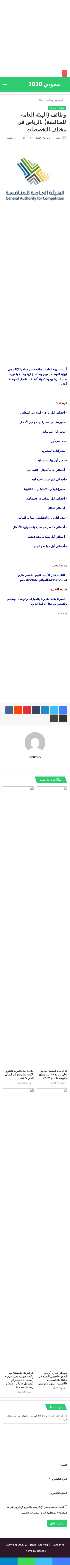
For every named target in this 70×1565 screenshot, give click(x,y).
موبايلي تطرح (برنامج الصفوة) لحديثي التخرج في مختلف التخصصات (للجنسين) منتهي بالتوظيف (52, 1378)
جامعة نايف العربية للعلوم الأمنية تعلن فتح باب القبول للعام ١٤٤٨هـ (19, 1074)
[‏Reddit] (18, 710)
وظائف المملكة (45, 100)
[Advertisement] (35, 35)
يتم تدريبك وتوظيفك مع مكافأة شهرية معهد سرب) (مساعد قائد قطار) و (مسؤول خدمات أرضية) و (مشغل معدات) (19, 1380)
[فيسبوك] (63, 710)
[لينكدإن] (45, 710)
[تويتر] (54, 710)
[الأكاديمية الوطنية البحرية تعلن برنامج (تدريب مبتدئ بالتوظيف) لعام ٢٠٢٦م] (52, 926)
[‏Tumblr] (36, 710)
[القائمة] (5, 85)
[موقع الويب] (45, 763)
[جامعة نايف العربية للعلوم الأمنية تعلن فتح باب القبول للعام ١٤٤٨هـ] (18, 926)
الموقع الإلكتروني (58, 1492)
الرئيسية (59, 100)
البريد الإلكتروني (58, 1478)
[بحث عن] (65, 85)
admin (58, 138)
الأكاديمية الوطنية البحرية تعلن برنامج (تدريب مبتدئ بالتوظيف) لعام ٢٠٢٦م (53, 1074)
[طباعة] (54, 718)
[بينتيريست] (27, 710)
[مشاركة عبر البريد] (63, 718)
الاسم (63, 1464)
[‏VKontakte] (9, 710)
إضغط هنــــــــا (58, 613)
